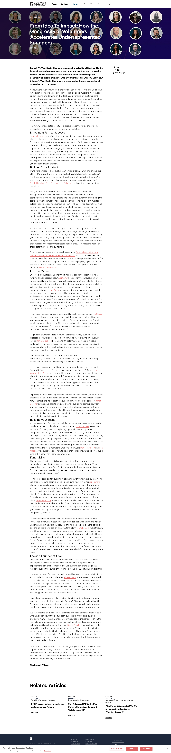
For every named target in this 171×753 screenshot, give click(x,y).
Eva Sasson (98, 314)
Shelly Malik (84, 528)
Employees (89, 741)
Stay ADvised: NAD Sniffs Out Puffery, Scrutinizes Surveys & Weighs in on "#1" (82, 707)
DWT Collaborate (91, 743)
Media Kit (74, 739)
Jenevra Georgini (43, 500)
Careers (100, 4)
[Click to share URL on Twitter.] (115, 70)
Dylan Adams (70, 183)
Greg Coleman (52, 183)
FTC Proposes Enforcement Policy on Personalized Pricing (47, 705)
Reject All (132, 748)
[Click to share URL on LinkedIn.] (120, 70)
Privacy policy (90, 739)
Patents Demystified (47, 268)
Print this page (120, 73)
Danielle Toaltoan (44, 341)
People (54, 4)
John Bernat (43, 373)
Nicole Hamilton (37, 183)
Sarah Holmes (82, 426)
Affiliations (74, 741)
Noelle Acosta (73, 625)
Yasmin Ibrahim (37, 136)
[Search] (109, 4)
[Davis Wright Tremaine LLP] (38, 4)
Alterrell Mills (70, 577)
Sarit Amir (63, 278)
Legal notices (75, 743)
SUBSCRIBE (118, 741)
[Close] (168, 748)
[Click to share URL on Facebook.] (118, 70)
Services (64, 4)
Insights (74, 4)
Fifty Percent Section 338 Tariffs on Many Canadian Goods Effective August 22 (121, 709)
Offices (92, 4)
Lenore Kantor (52, 290)
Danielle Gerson (87, 448)
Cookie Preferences (117, 748)
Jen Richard (94, 482)
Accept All (146, 748)
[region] (85, 749)
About (86, 4)
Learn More (47, 751)
